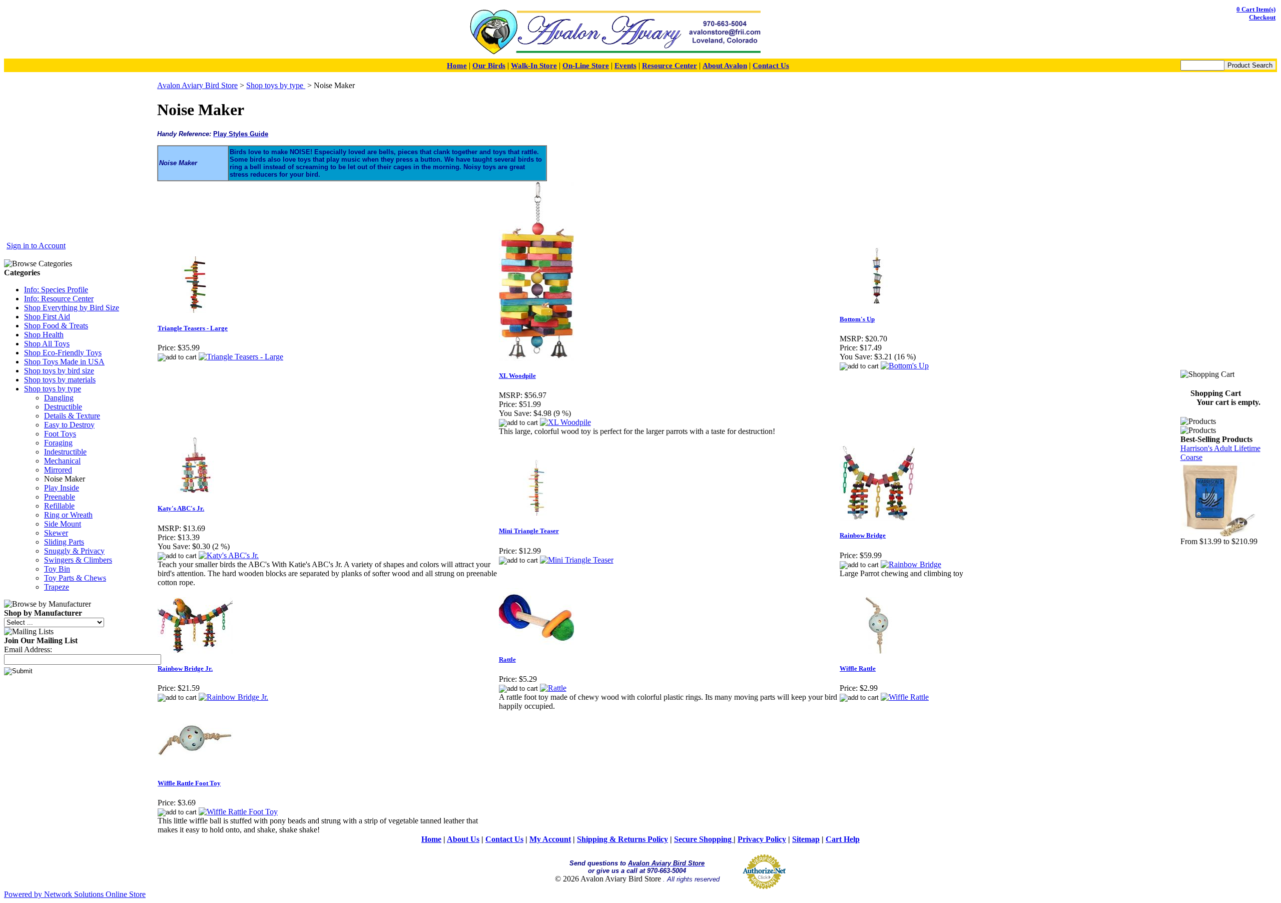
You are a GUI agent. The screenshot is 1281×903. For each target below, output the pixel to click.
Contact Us (771, 66)
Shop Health (44, 334)
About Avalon (725, 66)
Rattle (507, 659)
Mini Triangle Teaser (529, 531)
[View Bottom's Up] (905, 365)
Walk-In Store (534, 66)
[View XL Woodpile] (565, 422)
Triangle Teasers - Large (193, 328)
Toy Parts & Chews (75, 578)
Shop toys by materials (60, 379)
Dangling (59, 397)
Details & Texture (72, 415)
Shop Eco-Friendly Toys (63, 352)
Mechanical (62, 461)
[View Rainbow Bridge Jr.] (233, 697)
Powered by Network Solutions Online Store (75, 894)
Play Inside (61, 488)
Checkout (1262, 17)
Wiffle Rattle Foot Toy (189, 783)
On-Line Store (585, 66)
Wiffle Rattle (858, 668)
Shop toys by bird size (59, 370)
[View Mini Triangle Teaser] (576, 560)
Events (625, 66)
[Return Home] (615, 54)
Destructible (63, 406)
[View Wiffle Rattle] (905, 697)
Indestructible (65, 451)
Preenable (59, 497)
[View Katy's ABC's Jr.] (229, 555)
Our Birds (488, 66)
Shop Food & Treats (56, 325)
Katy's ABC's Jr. (181, 508)
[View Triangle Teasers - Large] (241, 356)
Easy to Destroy (69, 424)
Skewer (56, 533)
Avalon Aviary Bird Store (197, 85)
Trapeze (56, 587)
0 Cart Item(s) (1255, 9)
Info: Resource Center (59, 298)
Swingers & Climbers (78, 560)
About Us (463, 839)
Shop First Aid (47, 316)
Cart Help (843, 839)
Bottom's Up (857, 319)
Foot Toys (60, 433)
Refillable (59, 506)
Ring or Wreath (68, 515)
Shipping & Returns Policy (622, 839)
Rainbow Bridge (863, 535)
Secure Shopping (704, 839)
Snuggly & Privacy (74, 551)
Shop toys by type (52, 388)
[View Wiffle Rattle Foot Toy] (238, 811)
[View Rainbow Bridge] (911, 564)
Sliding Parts (64, 542)
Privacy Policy (762, 839)
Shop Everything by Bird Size (71, 307)
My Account (550, 839)
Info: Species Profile (56, 289)
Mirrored (58, 470)
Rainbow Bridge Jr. (185, 668)
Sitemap (806, 839)
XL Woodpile (517, 375)
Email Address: (28, 649)
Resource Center (669, 66)
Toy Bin (57, 569)
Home (457, 66)
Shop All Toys (47, 343)
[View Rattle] (553, 688)
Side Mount (62, 524)
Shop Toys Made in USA (64, 361)
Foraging (58, 442)
